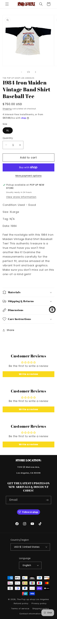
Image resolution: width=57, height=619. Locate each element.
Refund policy (21, 603)
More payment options (28, 175)
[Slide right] (35, 72)
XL (7, 130)
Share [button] (10, 330)
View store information (21, 197)
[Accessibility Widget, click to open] (52, 309)
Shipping (7, 108)
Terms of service (20, 608)
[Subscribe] (47, 500)
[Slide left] (21, 72)
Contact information (30, 613)
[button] (7, 4)
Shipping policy (40, 608)
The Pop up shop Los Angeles (33, 599)
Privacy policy (39, 603)
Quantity (8, 138)
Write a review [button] (28, 374)
